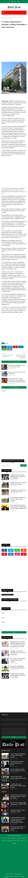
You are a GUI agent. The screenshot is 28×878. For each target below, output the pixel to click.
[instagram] (16, 1)
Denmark (23, 838)
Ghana (18, 840)
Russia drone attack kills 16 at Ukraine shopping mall (16, 372)
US (3, 838)
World (6, 17)
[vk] (11, 554)
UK (5, 838)
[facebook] (9, 1)
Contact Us (22, 876)
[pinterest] (18, 1)
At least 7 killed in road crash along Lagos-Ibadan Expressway (17, 769)
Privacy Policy (18, 873)
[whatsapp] (17, 550)
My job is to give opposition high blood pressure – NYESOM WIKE (18, 803)
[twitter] (12, 1)
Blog (22, 840)
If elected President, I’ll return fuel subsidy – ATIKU (17, 810)
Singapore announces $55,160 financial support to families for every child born (17, 476)
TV (25, 840)
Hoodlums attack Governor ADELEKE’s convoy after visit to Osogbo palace (18, 652)
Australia (19, 838)
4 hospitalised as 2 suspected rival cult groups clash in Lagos (18, 490)
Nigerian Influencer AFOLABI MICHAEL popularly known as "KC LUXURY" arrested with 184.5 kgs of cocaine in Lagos (17, 644)
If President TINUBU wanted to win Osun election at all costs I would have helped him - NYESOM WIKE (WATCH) (17, 820)
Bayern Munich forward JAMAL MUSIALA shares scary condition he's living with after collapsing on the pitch (16, 380)
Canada (9, 838)
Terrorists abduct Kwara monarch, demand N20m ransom (18, 777)
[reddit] (24, 550)
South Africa (9, 840)
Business (14, 843)
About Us (12, 873)
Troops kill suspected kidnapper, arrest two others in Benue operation (18, 499)
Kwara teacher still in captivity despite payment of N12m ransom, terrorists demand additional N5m (18, 506)
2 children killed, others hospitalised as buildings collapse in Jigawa (18, 785)
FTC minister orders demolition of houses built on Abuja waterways (17, 660)
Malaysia (4, 840)
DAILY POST (18, 835)
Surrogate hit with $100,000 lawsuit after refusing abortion (17, 667)
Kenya (15, 840)
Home (2, 17)
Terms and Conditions (8, 876)
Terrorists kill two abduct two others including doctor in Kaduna (17, 763)
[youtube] (24, 554)
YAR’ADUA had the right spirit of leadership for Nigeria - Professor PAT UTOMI (18, 796)
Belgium (13, 838)
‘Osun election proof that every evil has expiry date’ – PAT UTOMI (17, 828)
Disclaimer (16, 876)
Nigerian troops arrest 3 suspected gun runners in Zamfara (18, 483)
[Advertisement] (14, 47)
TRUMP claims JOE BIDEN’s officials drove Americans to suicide (16, 366)
